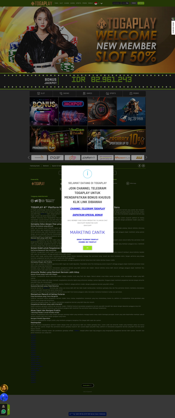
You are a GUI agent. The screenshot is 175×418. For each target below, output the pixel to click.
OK (88, 248)
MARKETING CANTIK (87, 232)
